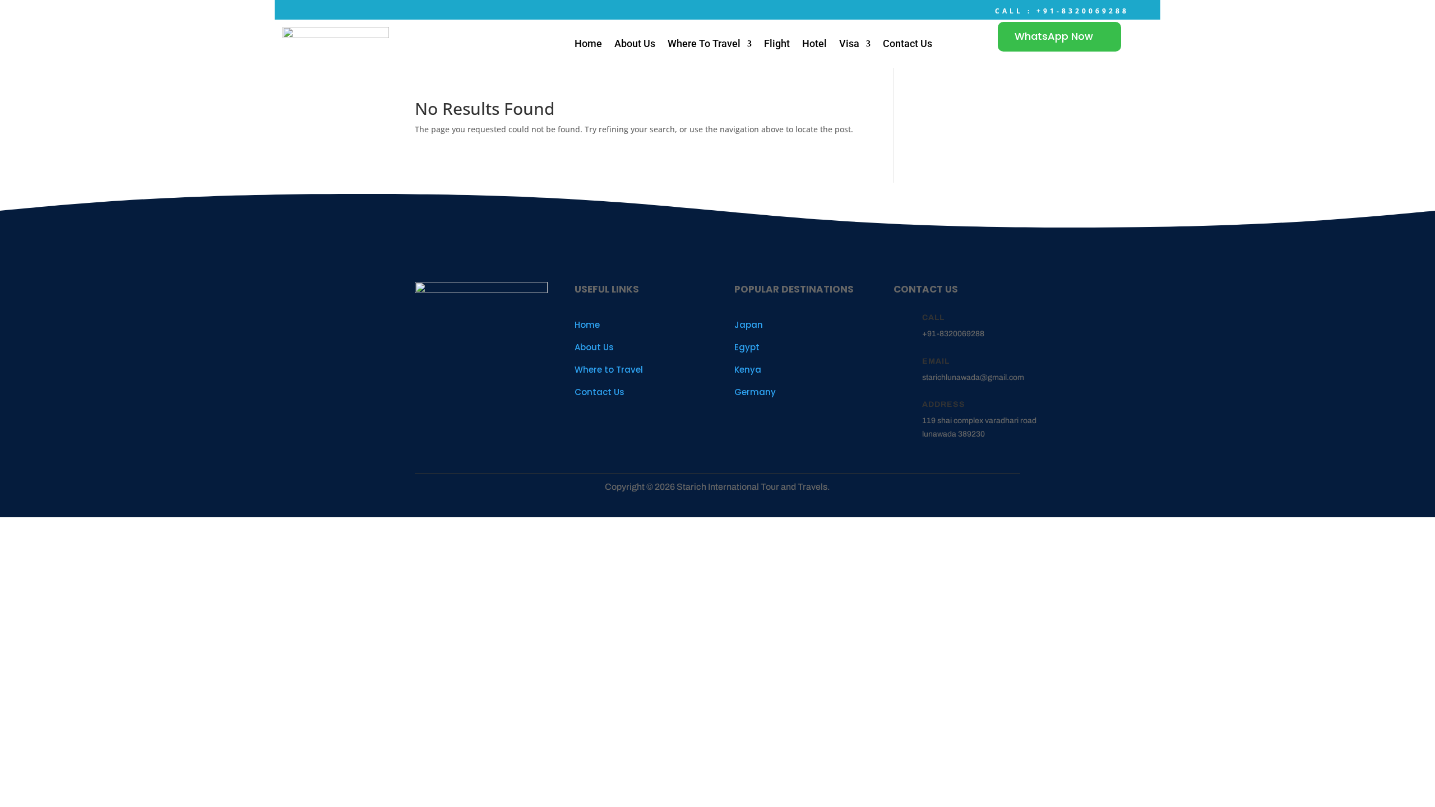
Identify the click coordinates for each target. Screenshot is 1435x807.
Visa (849, 43)
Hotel (814, 43)
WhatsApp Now (1054, 36)
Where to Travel (609, 369)
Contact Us (907, 43)
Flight (777, 43)
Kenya (747, 369)
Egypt (747, 347)
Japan (748, 325)
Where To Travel (704, 43)
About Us (634, 43)
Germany (755, 392)
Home (588, 43)
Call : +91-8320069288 (1062, 11)
